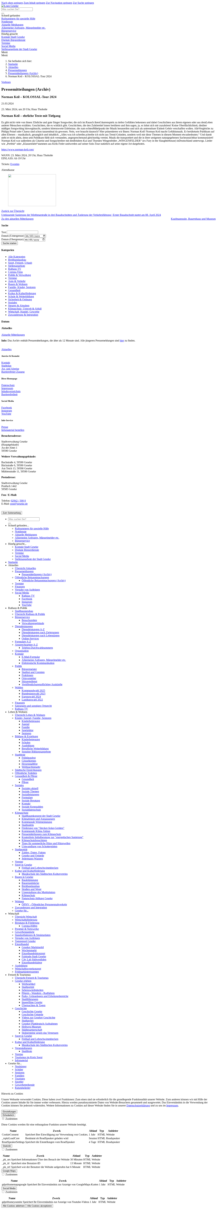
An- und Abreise (10, 368)
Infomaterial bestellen (12, 430)
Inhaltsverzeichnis (11, 391)
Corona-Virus (15, 271)
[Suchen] (2, 13)
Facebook (6, 407)
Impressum (7, 388)
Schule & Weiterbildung (21, 296)
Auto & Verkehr (16, 281)
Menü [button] (4, 55)
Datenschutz (8, 385)
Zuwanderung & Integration (23, 314)
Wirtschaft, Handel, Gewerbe (23, 311)
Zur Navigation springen (59, 2)
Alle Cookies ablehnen (14, 1206)
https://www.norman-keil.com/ (17, 149)
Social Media (8, 46)
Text (4, 232)
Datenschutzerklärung (138, 1105)
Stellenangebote (16, 265)
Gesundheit (14, 290)
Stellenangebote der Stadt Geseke (19, 49)
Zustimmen (11, 1118)
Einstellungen (9, 1111)
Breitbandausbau (17, 259)
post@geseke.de (19, 503)
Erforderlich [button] (8, 1115)
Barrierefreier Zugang (13, 371)
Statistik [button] (7, 1146)
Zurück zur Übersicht (12, 211)
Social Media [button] (9, 1188)
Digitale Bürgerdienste (13, 40)
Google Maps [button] (9, 1171)
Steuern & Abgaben (18, 305)
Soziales (12, 302)
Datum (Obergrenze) (12, 239)
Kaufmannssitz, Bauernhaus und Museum (193, 218)
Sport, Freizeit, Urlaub (20, 262)
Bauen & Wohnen (17, 284)
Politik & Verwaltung (19, 275)
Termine (5, 43)
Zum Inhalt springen (34, 2)
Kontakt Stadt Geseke (13, 36)
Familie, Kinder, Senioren (22, 287)
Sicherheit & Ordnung (20, 299)
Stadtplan (6, 365)
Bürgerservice (8, 30)
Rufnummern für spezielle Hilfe (18, 18)
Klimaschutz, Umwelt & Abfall (25, 308)
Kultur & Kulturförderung (22, 293)
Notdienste (7, 21)
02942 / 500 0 (18, 500)
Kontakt (5, 362)
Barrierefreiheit (9, 394)
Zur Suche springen (83, 2)
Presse (4, 427)
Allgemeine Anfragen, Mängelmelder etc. (23, 27)
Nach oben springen (12, 2)
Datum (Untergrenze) (13, 235)
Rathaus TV (14, 268)
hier (122, 340)
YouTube (6, 413)
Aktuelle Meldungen (12, 24)
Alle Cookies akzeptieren (39, 1206)
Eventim (14, 164)
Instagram (6, 410)
